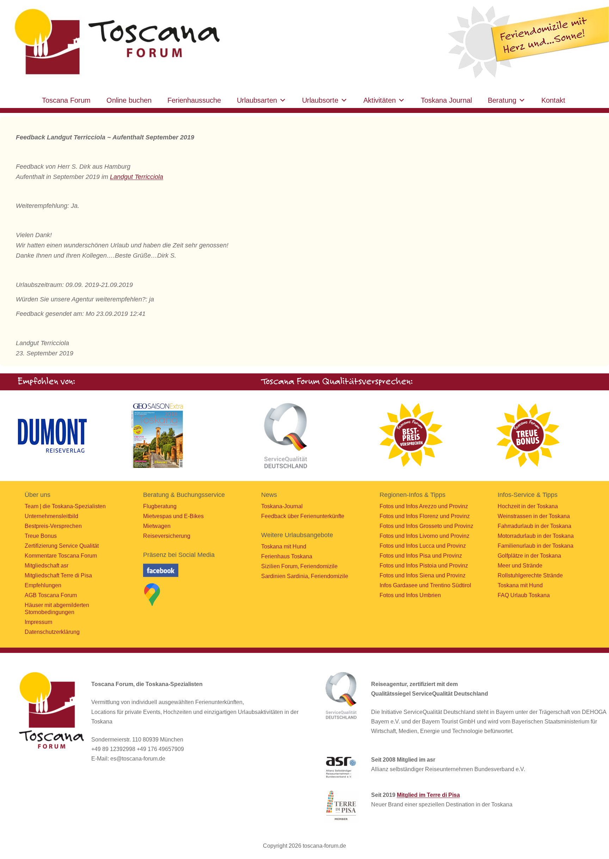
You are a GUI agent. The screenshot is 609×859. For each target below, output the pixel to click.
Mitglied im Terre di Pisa (428, 795)
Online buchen (129, 100)
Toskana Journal (446, 100)
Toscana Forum (66, 100)
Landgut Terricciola (136, 176)
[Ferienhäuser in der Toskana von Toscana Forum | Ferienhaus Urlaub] (115, 42)
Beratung (502, 100)
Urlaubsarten (257, 100)
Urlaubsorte (320, 100)
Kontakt (553, 100)
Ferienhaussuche (194, 100)
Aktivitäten (379, 100)
